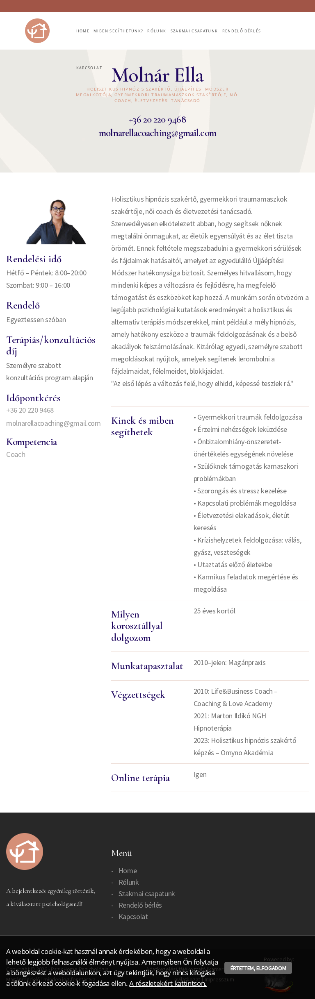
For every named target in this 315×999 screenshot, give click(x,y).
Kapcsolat (89, 67)
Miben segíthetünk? (118, 31)
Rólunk (156, 31)
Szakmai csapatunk (194, 31)
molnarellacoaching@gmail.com (157, 133)
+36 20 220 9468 (157, 119)
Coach (15, 454)
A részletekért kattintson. (167, 983)
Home (82, 31)
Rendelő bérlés (241, 31)
